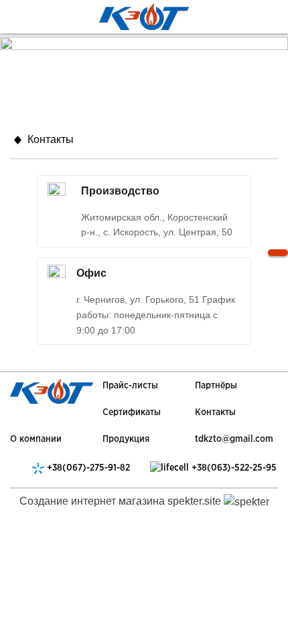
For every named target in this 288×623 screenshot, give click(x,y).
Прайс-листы (130, 386)
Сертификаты (131, 412)
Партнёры (216, 386)
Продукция (125, 439)
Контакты (215, 412)
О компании (36, 439)
